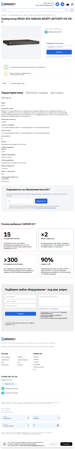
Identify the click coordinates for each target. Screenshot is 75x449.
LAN (36, 114)
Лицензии (20, 365)
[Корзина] (72, 10)
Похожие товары (37, 92)
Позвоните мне (9, 384)
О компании (37, 364)
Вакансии (36, 359)
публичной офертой (22, 432)
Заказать (59, 52)
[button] (72, 4)
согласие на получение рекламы (58, 318)
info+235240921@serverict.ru (45, 5)
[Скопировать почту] (36, 5)
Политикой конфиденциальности (46, 208)
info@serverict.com (6, 380)
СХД (19, 362)
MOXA (4, 83)
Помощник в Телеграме (11, 393)
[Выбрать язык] (67, 4)
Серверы (20, 357)
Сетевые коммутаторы (17, 83)
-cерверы (6, 357)
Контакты (36, 362)
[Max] (57, 4)
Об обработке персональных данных (32, 433)
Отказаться (53, 444)
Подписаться (41, 201)
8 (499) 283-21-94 (49, 3)
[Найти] (67, 10)
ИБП (3, 362)
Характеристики (12, 92)
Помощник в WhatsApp (11, 388)
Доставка (56, 92)
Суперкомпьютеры (23, 360)
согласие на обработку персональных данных (51, 315)
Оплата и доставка (39, 367)
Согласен (66, 444)
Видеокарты (5, 365)
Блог (35, 369)
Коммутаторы (5, 360)
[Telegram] (62, 4)
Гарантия (36, 357)
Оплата (6, 97)
